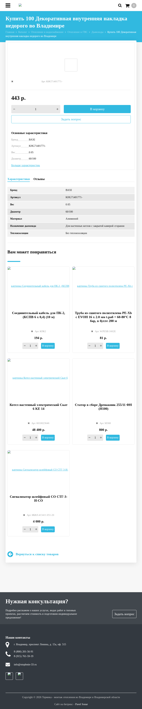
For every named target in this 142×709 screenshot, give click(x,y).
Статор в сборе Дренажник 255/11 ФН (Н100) (103, 407)
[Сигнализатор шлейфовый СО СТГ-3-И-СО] (39, 470)
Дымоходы (97, 32)
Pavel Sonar (81, 704)
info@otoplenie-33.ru (25, 664)
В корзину (97, 109)
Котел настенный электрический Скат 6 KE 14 (38, 407)
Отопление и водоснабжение (47, 32)
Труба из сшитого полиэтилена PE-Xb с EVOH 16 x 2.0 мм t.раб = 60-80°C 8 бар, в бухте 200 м (103, 317)
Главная (10, 32)
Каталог (22, 32)
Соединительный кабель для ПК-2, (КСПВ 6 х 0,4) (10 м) (38, 315)
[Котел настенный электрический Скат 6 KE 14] (39, 378)
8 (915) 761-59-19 (23, 656)
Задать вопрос (71, 119)
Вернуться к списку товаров (37, 554)
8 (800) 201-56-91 (23, 651)
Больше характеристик (25, 165)
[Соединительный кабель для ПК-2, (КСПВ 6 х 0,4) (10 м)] (39, 286)
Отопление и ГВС (77, 32)
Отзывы (39, 179)
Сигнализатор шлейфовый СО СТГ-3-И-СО (38, 499)
